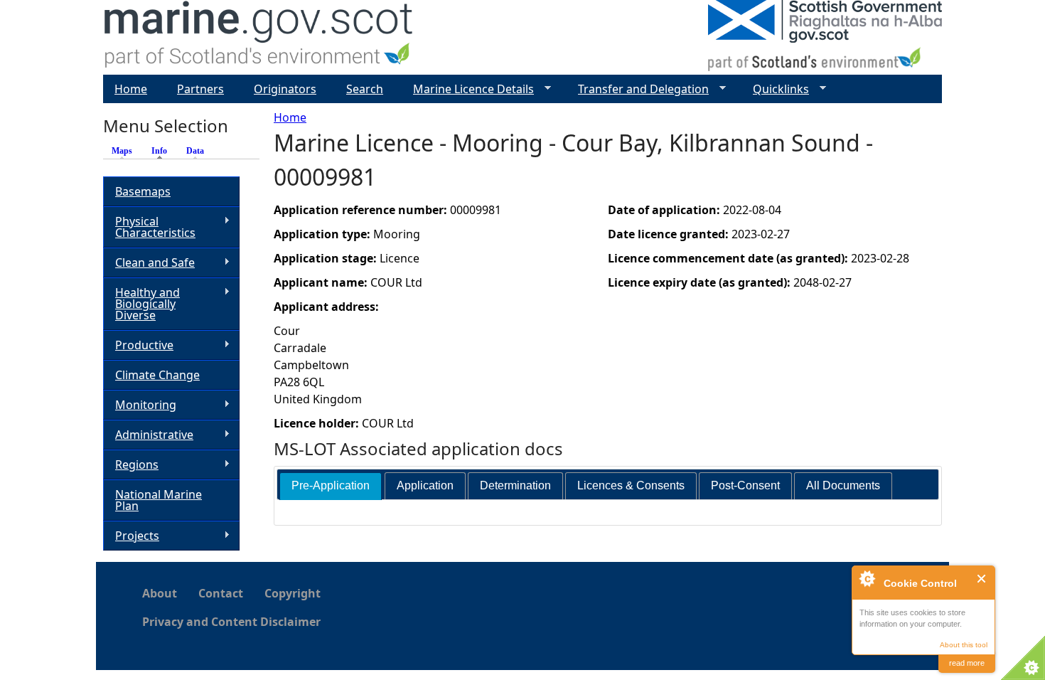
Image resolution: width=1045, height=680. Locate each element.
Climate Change (157, 375)
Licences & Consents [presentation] (631, 485)
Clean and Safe (149, 263)
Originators (285, 89)
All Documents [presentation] (843, 485)
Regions (131, 465)
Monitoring (139, 405)
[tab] (330, 486)
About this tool (963, 645)
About (159, 593)
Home (290, 117)
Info (162, 151)
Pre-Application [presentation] (330, 485)
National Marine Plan (158, 500)
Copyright (292, 593)
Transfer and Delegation (638, 89)
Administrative (148, 435)
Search (364, 89)
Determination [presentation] (515, 485)
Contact (220, 593)
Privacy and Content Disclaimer (231, 621)
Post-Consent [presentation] (745, 485)
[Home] (259, 37)
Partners (200, 89)
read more (967, 663)
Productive (138, 345)
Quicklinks (775, 89)
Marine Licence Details (468, 89)
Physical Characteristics (149, 226)
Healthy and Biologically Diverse (141, 304)
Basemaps (143, 191)
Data (195, 151)
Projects (131, 536)
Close (982, 578)
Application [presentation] (425, 485)
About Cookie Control (866, 578)
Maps (122, 151)
